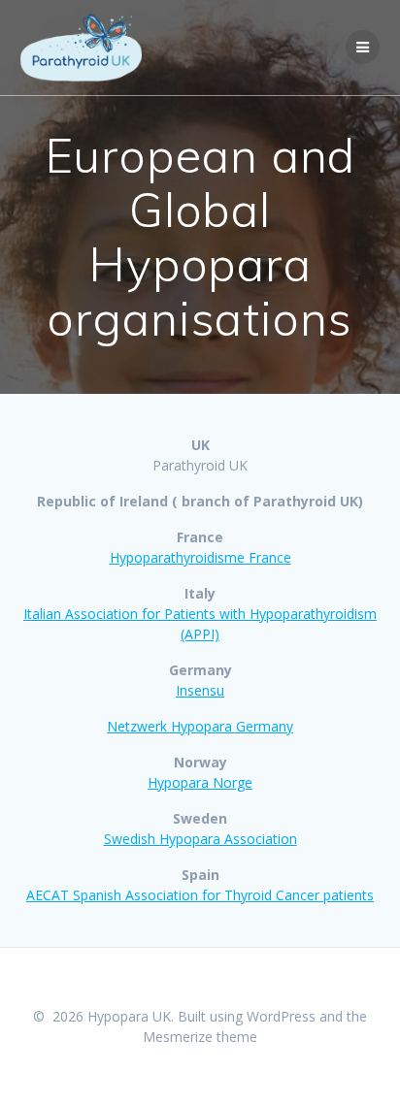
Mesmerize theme (200, 1036)
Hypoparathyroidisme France (200, 557)
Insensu (200, 690)
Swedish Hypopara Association (200, 838)
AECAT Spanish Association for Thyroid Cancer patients (200, 895)
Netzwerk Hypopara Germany (200, 726)
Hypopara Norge (200, 782)
